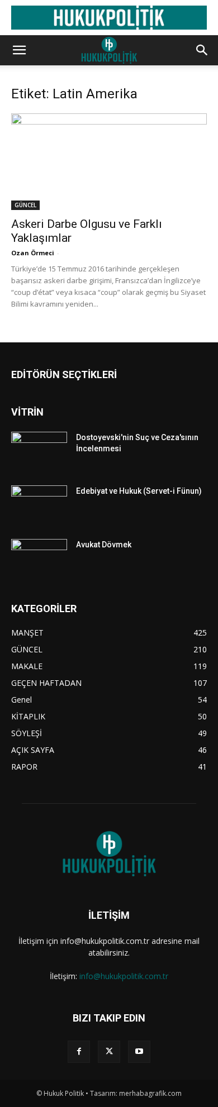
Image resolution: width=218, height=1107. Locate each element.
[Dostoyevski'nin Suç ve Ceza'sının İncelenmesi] (39, 451)
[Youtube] (139, 1052)
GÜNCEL (25, 205)
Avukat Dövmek (103, 544)
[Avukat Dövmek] (39, 558)
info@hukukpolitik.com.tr (123, 976)
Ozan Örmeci (32, 253)
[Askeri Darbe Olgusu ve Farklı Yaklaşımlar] (109, 161)
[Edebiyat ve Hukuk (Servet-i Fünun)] (39, 504)
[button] (19, 50)
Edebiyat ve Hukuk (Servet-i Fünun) (139, 490)
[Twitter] (109, 1052)
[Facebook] (79, 1052)
